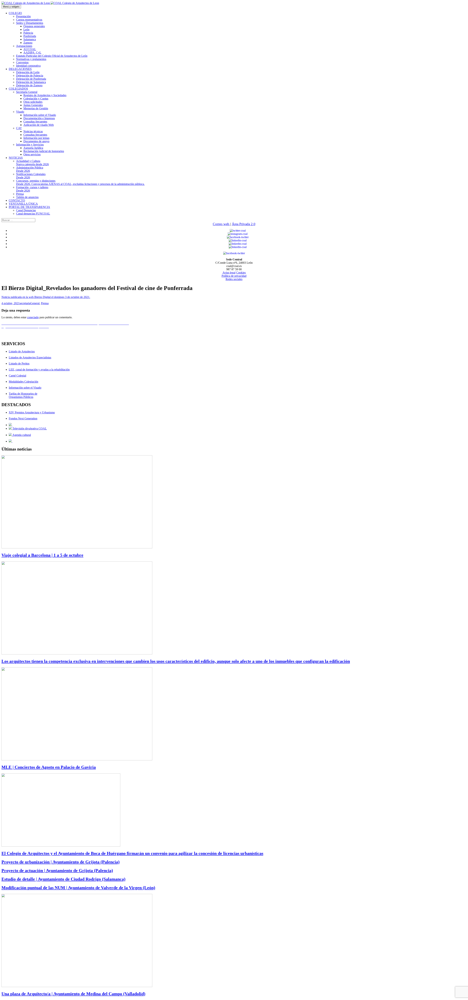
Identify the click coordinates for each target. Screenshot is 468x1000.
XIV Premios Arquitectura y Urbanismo (32, 412)
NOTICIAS (16, 157)
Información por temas (36, 138)
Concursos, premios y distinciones (80, 182)
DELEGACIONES (20, 68)
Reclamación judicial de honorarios (43, 151)
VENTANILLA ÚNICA (23, 203)
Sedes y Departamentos (29, 22)
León (26, 29)
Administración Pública (29, 169)
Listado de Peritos (19, 363)
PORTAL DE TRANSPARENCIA (29, 207)
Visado (20, 111)
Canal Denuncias (26, 210)
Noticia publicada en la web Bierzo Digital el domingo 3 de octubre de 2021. (45, 297)
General (34, 303)
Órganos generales (34, 26)
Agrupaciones (24, 45)
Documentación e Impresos (39, 118)
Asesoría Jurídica (33, 147)
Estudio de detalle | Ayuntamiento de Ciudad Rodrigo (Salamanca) (63, 879)
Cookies (241, 272)
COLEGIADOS (18, 88)
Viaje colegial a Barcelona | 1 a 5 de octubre (42, 555)
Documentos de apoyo (36, 141)
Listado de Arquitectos (22, 351)
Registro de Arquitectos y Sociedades (44, 95)
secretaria (25, 303)
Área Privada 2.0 (243, 224)
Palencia (28, 32)
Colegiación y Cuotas (35, 98)
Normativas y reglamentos (31, 59)
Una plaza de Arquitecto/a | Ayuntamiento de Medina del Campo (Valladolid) (73, 993)
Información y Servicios (30, 144)
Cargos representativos (29, 19)
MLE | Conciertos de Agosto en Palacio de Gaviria (48, 767)
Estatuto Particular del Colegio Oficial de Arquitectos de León (51, 55)
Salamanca (29, 39)
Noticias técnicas (33, 131)
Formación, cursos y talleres (32, 189)
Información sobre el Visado (39, 115)
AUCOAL (29, 49)
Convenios (22, 62)
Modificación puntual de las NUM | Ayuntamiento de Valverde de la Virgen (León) (78, 887)
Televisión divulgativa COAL (29, 428)
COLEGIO (15, 13)
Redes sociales (234, 279)
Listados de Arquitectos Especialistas (30, 357)
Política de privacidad (234, 275)
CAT (19, 128)
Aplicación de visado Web (38, 124)
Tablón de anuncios (27, 197)
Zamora (27, 42)
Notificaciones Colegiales (31, 176)
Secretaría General (26, 91)
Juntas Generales (33, 105)
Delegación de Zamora (29, 85)
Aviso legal (228, 272)
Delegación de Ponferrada (31, 78)
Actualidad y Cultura (32, 162)
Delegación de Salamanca (31, 82)
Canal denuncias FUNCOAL (33, 213)
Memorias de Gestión (35, 108)
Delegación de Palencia (29, 75)
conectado (33, 317)
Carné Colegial (17, 375)
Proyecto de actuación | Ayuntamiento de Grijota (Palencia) (57, 870)
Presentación (23, 16)
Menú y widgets (11, 6)
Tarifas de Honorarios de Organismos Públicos (23, 395)
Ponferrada (29, 36)
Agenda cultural (21, 434)
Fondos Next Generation (23, 418)
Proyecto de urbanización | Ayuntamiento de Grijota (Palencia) (60, 862)
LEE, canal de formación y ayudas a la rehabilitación (39, 369)
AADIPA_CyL (32, 52)
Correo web (221, 224)
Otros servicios (32, 154)
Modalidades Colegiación (23, 381)
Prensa (20, 193)
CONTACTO (17, 200)
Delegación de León (27, 72)
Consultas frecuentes (35, 121)
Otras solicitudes (32, 101)
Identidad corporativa (28, 65)
